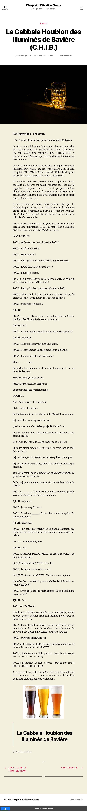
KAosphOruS (26, 55)
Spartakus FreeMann (24, 752)
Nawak (43, 23)
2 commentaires (65, 55)
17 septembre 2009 (45, 55)
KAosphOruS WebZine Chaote (43, 5)
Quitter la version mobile (43, 808)
